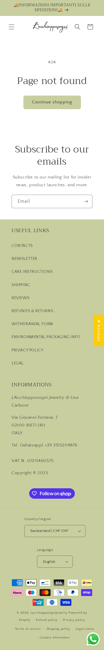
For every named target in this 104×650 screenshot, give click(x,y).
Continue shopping (52, 102)
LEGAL (18, 363)
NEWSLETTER (24, 258)
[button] (11, 27)
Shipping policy (58, 629)
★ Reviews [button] (98, 330)
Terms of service (28, 629)
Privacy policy (74, 620)
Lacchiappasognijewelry (49, 612)
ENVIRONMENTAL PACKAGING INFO (46, 337)
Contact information (55, 637)
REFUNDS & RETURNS (32, 311)
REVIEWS (20, 298)
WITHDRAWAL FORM (32, 324)
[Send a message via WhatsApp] (93, 639)
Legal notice (85, 629)
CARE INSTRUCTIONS (32, 271)
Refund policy (46, 620)
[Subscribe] (85, 201)
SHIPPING (21, 285)
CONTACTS (22, 245)
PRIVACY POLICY (27, 350)
